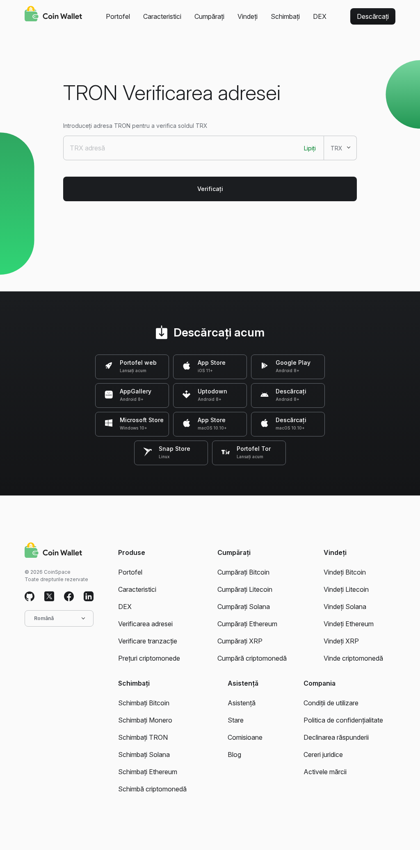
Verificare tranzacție (147, 641)
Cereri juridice (323, 754)
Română (44, 618)
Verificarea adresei (145, 624)
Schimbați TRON (143, 737)
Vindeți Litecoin (346, 589)
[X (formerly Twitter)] (49, 596)
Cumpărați (209, 16)
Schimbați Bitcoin (143, 703)
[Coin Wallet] (53, 15)
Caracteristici (162, 16)
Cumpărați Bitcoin (243, 572)
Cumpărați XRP (239, 641)
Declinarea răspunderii (336, 737)
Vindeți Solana (345, 606)
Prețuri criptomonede (149, 658)
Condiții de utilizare (331, 703)
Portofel (118, 16)
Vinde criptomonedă (353, 658)
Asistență (242, 703)
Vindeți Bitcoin (345, 572)
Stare (236, 720)
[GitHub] (29, 596)
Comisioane (245, 737)
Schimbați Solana (144, 754)
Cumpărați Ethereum (247, 624)
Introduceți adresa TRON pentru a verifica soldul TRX (135, 125)
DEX (319, 16)
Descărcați (373, 16)
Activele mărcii (325, 772)
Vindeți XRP (341, 641)
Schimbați (285, 16)
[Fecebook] (69, 596)
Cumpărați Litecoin (244, 589)
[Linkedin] (89, 596)
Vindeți (247, 16)
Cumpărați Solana (243, 606)
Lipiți (310, 148)
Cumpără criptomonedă (252, 658)
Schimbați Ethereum (147, 772)
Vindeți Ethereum (349, 624)
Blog (234, 754)
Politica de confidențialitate (343, 720)
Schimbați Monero (145, 720)
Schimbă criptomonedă (152, 789)
